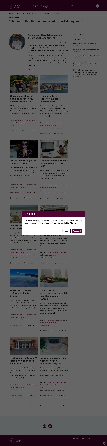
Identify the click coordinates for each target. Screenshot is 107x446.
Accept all (77, 231)
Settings (65, 231)
